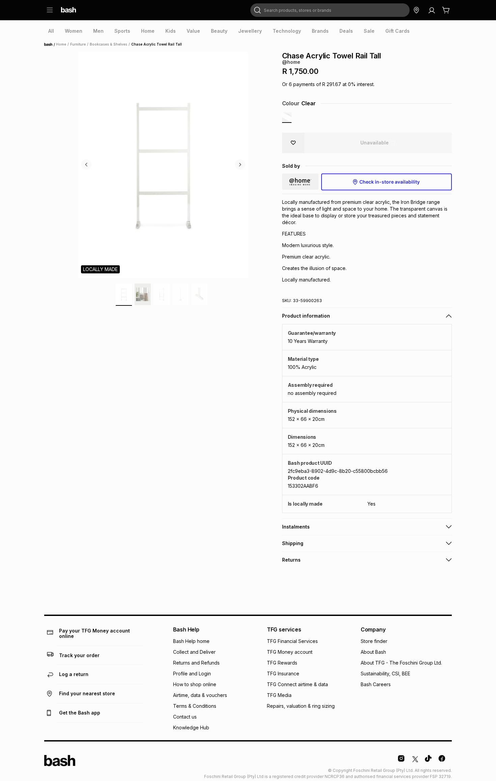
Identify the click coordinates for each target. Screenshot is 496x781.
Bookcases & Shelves (108, 44)
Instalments (296, 527)
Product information (306, 316)
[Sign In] (431, 10)
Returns (291, 560)
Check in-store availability (389, 182)
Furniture (78, 44)
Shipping (292, 543)
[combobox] (330, 10)
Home (50, 44)
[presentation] (51, 31)
